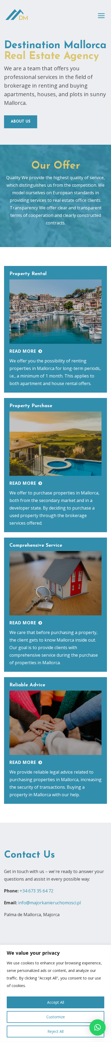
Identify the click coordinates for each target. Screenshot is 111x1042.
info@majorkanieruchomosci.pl (49, 903)
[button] (97, 1027)
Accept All (55, 1002)
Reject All (55, 1031)
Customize (55, 1016)
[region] (55, 993)
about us (20, 122)
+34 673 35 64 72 (36, 891)
